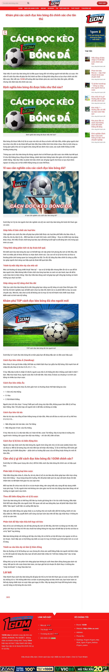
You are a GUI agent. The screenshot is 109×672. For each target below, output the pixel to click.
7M (57, 8)
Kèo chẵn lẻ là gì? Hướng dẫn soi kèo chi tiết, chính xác (98, 99)
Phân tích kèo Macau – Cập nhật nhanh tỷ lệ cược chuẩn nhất (98, 74)
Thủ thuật (75, 8)
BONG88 (51, 8)
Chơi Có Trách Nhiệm (80, 657)
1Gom (29, 640)
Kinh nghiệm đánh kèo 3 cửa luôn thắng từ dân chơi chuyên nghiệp (98, 137)
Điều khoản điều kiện (29, 657)
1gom (20, 8)
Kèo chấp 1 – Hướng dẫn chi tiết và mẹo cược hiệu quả (98, 111)
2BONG (43, 8)
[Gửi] (28, 3)
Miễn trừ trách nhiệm (62, 657)
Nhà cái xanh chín (31, 8)
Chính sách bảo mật (46, 657)
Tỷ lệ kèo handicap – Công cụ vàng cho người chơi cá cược (98, 87)
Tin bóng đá (86, 8)
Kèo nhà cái (64, 8)
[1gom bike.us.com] (54, 3)
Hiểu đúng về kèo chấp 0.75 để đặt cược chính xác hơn (97, 61)
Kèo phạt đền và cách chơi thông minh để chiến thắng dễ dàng (97, 124)
